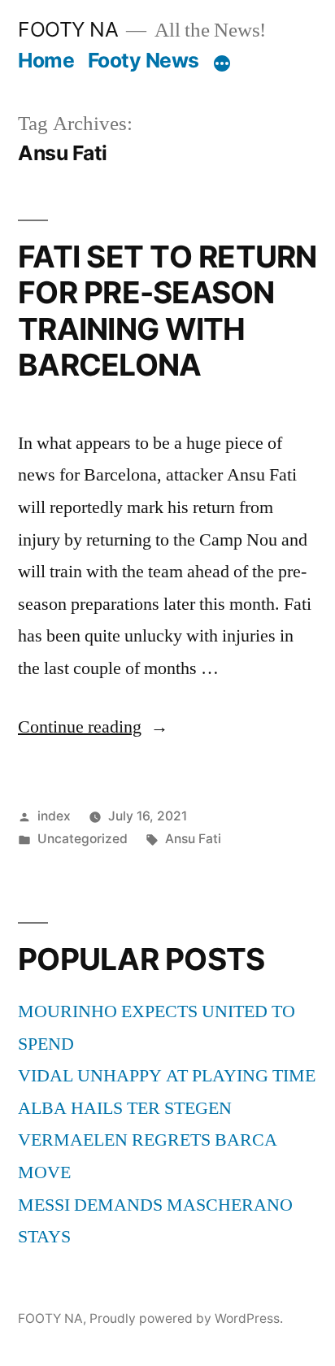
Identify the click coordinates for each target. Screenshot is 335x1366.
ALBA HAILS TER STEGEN (125, 1108)
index (54, 816)
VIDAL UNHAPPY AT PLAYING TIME (166, 1075)
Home (46, 60)
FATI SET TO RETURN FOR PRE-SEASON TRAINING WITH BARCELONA (167, 311)
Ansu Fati (193, 838)
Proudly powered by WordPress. (186, 1318)
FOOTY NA (68, 29)
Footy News (143, 60)
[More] (222, 63)
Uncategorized (82, 838)
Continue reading (93, 727)
